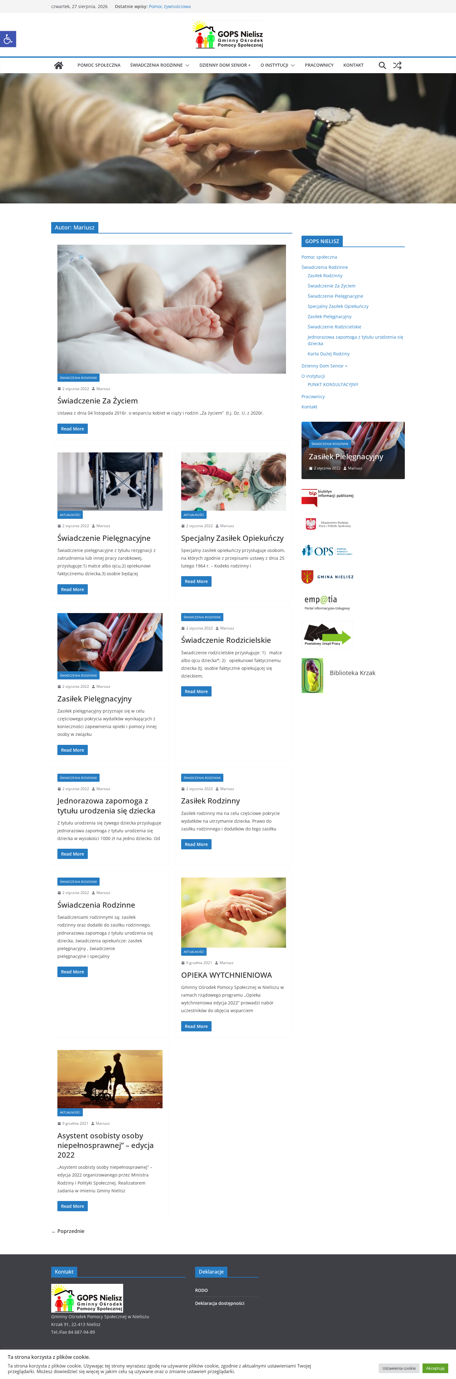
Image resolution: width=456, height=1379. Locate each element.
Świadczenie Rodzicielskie (226, 640)
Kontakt (353, 65)
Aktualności (70, 515)
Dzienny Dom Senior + (225, 65)
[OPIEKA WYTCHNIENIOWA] (233, 913)
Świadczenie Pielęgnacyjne (104, 538)
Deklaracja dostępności (219, 1303)
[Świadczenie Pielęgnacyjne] (110, 481)
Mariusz (103, 388)
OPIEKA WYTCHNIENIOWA (226, 975)
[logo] (87, 1288)
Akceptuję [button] (435, 1368)
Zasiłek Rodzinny (210, 800)
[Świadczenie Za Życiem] (171, 309)
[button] (8, 39)
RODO (201, 1290)
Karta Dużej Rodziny (329, 354)
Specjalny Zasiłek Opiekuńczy (232, 538)
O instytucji (274, 65)
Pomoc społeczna (99, 65)
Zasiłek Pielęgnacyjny (94, 698)
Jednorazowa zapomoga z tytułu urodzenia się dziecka (106, 805)
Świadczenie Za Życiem (97, 400)
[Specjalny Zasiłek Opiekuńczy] (233, 481)
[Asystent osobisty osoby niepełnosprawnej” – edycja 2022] (110, 1079)
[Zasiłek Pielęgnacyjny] (110, 642)
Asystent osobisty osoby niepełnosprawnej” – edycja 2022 (105, 1145)
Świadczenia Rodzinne (156, 65)
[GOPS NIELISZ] (58, 65)
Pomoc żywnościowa (170, 6)
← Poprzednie (67, 1231)
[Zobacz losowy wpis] (397, 65)
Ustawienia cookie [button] (399, 1368)
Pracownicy (319, 65)
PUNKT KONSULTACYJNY (333, 384)
